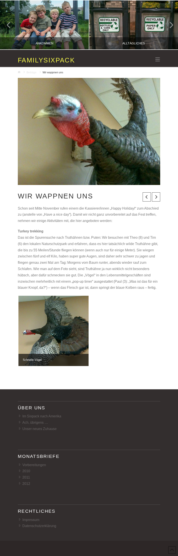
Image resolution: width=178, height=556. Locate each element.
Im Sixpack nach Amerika (41, 416)
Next (169, 25)
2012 (26, 483)
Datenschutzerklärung (39, 526)
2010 (26, 471)
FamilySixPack (46, 60)
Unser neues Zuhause (39, 429)
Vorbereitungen (34, 465)
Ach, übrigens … (35, 422)
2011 (26, 477)
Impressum (30, 520)
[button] (157, 60)
